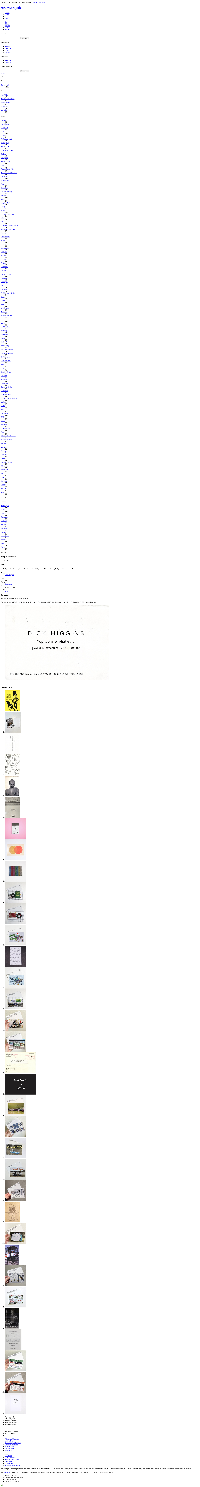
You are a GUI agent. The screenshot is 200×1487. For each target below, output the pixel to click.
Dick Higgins (9, 575)
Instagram (8, 62)
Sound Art (4, 128)
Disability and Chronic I (9, 398)
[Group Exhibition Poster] (12, 1222)
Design (3, 207)
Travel (3, 421)
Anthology (4, 331)
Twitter (7, 46)
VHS (2, 492)
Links (7, 15)
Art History (4, 259)
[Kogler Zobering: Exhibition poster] (12, 1264)
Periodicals (4, 106)
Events (7, 27)
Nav (6, 18)
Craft (2, 477)
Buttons (3, 513)
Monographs (5, 536)
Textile (3, 406)
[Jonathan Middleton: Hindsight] (20, 1094)
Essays (3, 210)
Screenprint (4, 451)
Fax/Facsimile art (6, 439)
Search (7, 13)
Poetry (3, 184)
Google (7, 52)
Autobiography (6, 394)
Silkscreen (4, 466)
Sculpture (4, 252)
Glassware (4, 391)
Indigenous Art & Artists (9, 229)
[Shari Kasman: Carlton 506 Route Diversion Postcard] (15, 1392)
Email (7, 50)
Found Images (5, 161)
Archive (7, 26)
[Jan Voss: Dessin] (12, 774)
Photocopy (4, 424)
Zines (2, 285)
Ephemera (4, 289)
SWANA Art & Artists (8, 436)
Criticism (4, 131)
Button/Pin (4, 342)
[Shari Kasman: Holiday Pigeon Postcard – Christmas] (15, 945)
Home (7, 29)
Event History (9, 1446)
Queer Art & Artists (7, 214)
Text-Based (4, 334)
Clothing (4, 521)
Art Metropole (11, 7)
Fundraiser (4, 383)
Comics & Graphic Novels (9, 225)
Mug (2, 473)
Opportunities (9, 1448)
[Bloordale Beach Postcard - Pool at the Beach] (15, 1158)
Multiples (4, 110)
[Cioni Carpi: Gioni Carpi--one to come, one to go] (12, 817)
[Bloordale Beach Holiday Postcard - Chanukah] (15, 1009)
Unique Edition (6, 428)
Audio (3, 368)
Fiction (3, 240)
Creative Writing (6, 191)
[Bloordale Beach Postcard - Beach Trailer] (15, 1179)
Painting (3, 135)
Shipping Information (12, 1459)
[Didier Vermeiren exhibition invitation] (12, 753)
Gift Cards (8, 1461)
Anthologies (5, 506)
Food (2, 364)
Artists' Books (5, 102)
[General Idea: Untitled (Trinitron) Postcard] (15, 881)
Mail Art (3, 402)
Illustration (4, 188)
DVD (3, 417)
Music (3, 323)
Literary (3, 120)
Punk (2, 409)
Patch (2, 297)
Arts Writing (5, 346)
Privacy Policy (10, 1463)
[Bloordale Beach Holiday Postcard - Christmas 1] (15, 923)
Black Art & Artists (7, 349)
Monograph (5, 248)
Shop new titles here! (39, 2)
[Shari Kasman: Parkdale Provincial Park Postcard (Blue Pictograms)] (15, 1136)
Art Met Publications (7, 99)
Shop (6, 22)
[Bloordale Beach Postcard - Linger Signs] (15, 1307)
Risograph (4, 267)
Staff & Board (9, 1441)
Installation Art (6, 308)
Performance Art (6, 139)
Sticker (3, 485)
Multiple (3, 443)
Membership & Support (13, 1443)
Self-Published (5, 357)
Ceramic (3, 270)
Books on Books (6, 387)
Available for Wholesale (9, 173)
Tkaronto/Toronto (6, 462)
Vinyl (2, 199)
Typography (5, 158)
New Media (5, 124)
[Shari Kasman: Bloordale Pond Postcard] (15, 1285)
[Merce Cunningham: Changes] (15, 838)
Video (3, 543)
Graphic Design (6, 203)
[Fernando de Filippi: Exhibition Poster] (12, 796)
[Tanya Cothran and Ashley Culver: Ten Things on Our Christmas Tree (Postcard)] (15, 966)
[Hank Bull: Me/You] (15, 1413)
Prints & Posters (6, 274)
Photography (5, 143)
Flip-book (4, 488)
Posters (3, 539)
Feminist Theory (6, 315)
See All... (4, 498)
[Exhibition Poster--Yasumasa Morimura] (12, 1328)
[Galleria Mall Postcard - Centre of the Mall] (15, 1115)
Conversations (5, 237)
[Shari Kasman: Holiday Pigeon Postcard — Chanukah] (15, 987)
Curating (4, 455)
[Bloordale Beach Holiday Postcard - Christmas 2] (15, 902)
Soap (2, 304)
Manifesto (4, 447)
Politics (3, 195)
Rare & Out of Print (7, 169)
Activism (4, 312)
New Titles (4, 95)
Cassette (3, 458)
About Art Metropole (12, 1439)
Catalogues (4, 517)
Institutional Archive (11, 1445)
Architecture (5, 180)
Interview (4, 218)
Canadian (4, 176)
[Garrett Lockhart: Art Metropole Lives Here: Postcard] (13, 732)
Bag (2, 222)
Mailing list (8, 1450)
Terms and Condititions (12, 1465)
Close (3, 73)
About (7, 24)
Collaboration (5, 327)
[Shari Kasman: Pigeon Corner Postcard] (15, 1200)
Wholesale (8, 1456)
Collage (3, 154)
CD (2, 319)
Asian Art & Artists (7, 353)
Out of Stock (5, 85)
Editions (3, 524)
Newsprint (4, 470)
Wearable (4, 278)
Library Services (10, 1458)
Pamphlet (4, 379)
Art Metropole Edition (8, 293)
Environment (5, 413)
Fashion (3, 233)
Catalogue (4, 282)
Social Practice (6, 361)
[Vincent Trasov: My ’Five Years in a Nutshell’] (12, 711)
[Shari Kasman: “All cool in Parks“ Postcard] (15, 1243)
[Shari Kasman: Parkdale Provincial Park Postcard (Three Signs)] (15, 1051)
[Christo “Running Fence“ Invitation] (20, 1073)
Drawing (4, 244)
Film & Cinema (6, 146)
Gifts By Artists (6, 372)
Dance (3, 300)
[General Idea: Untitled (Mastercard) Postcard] (15, 860)
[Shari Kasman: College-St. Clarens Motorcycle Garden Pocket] (15, 1030)
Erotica (3, 432)
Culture (3, 165)
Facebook (8, 48)
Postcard (3, 263)
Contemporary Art (7, 150)
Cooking (4, 481)
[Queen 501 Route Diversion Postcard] (15, 1371)
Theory (3, 338)
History (3, 255)
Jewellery (4, 376)
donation (7, 1472)
